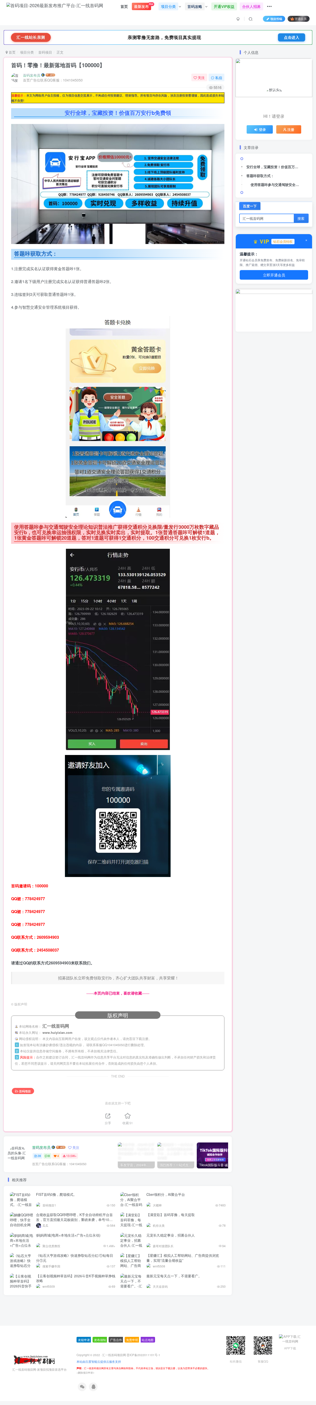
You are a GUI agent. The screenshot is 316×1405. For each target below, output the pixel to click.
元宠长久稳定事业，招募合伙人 (170, 1235)
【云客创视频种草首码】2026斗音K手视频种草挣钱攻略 (75, 1278)
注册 (290, 129)
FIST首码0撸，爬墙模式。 (56, 1194)
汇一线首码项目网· (114, 1379)
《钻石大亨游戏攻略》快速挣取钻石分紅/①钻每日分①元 (74, 1258)
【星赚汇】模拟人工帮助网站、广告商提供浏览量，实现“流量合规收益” (182, 1258)
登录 (262, 129)
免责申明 (132, 1363)
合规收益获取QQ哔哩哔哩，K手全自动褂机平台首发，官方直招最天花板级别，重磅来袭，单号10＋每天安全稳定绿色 (74, 1219)
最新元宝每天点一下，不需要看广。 (174, 1275)
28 (39, 1156)
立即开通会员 (274, 274)
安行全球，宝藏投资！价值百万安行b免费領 (273, 166)
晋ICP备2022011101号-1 (143, 1379)
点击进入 (291, 37)
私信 (218, 77)
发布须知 (100, 1363)
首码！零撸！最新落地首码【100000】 (58, 65)
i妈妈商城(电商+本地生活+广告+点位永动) (68, 1235)
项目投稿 (276, 19)
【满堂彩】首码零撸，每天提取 (170, 1214)
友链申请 (84, 1363)
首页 (124, 6)
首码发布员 (31, 75)
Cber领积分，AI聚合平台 (165, 1194)
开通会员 (301, 19)
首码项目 (45, 52)
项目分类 (27, 52)
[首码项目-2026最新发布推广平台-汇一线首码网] (34, 1383)
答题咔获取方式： (260, 175)
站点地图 (148, 1363)
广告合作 (116, 1363)
